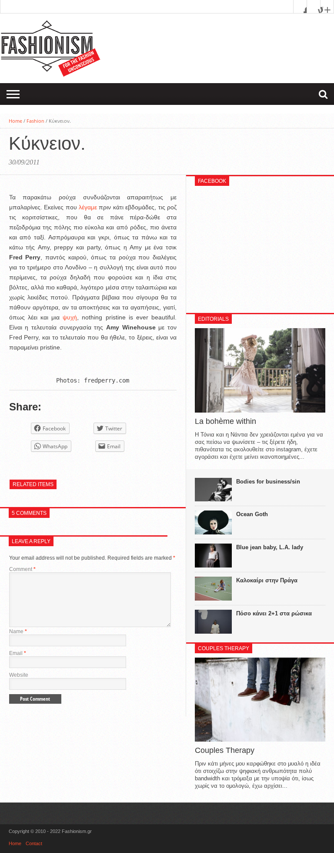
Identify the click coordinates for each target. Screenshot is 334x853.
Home (15, 121)
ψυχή (70, 317)
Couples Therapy (224, 750)
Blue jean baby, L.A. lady (269, 547)
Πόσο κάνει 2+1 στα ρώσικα (274, 613)
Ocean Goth (252, 514)
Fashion (35, 121)
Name (18, 631)
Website (18, 675)
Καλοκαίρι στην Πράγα (266, 580)
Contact (34, 843)
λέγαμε (89, 207)
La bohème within (225, 421)
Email (17, 653)
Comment (22, 569)
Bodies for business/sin (268, 481)
